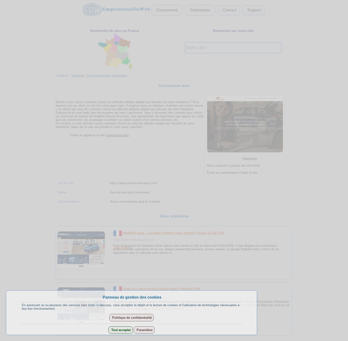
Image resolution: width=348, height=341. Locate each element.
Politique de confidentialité (131, 317)
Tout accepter (120, 330)
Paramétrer (144, 330)
